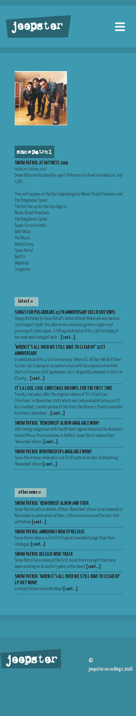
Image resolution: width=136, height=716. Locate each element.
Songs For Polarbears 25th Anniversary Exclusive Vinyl (65, 312)
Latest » (25, 301)
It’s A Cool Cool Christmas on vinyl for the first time (63, 388)
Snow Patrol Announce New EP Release (49, 532)
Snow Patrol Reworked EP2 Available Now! (53, 451)
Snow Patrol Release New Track (44, 554)
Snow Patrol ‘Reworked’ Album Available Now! (57, 423)
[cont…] (68, 337)
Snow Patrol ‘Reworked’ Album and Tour (52, 503)
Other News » (29, 492)
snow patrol (33, 152)
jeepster (36, 27)
